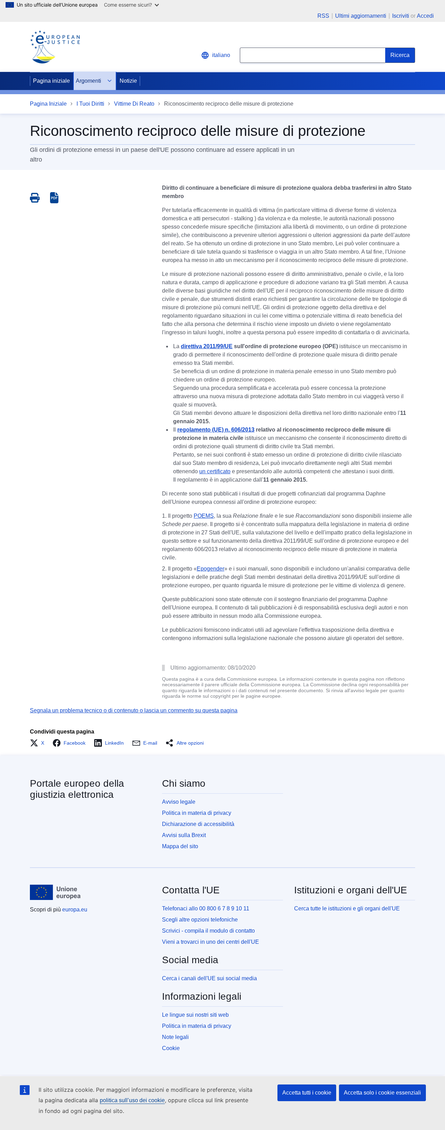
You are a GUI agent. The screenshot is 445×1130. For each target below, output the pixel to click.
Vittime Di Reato (134, 104)
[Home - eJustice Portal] (55, 47)
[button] (39, 743)
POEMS (204, 516)
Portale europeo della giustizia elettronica (77, 789)
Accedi (425, 16)
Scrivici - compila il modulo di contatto (208, 931)
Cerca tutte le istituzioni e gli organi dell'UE (347, 908)
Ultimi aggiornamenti (360, 16)
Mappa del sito (180, 846)
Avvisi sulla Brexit (184, 835)
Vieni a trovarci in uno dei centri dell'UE (210, 942)
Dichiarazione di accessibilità (198, 824)
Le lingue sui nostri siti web (195, 1015)
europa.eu (74, 909)
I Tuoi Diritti (90, 104)
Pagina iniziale (51, 81)
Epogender (210, 569)
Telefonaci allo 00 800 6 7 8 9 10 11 (205, 908)
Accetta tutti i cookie (306, 1093)
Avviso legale (178, 802)
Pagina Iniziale (48, 104)
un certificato (214, 471)
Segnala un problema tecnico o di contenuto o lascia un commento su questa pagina (133, 710)
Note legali (175, 1037)
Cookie (171, 1048)
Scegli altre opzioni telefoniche (200, 920)
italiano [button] (221, 55)
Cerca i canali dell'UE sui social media (209, 978)
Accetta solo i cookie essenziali (382, 1093)
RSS (323, 16)
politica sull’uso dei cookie (132, 1100)
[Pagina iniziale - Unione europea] (55, 892)
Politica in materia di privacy (196, 813)
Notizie (128, 81)
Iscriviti (400, 16)
